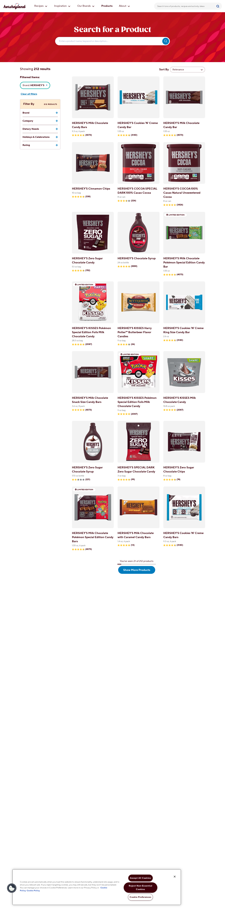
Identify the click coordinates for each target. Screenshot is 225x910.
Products (106, 6)
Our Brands (84, 6)
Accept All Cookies (140, 878)
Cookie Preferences (140, 897)
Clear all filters (29, 94)
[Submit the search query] (165, 41)
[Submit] (218, 6)
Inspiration (60, 6)
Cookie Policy (33, 890)
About (123, 6)
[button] (12, 888)
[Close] (174, 876)
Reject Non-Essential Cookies (140, 887)
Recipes (39, 6)
